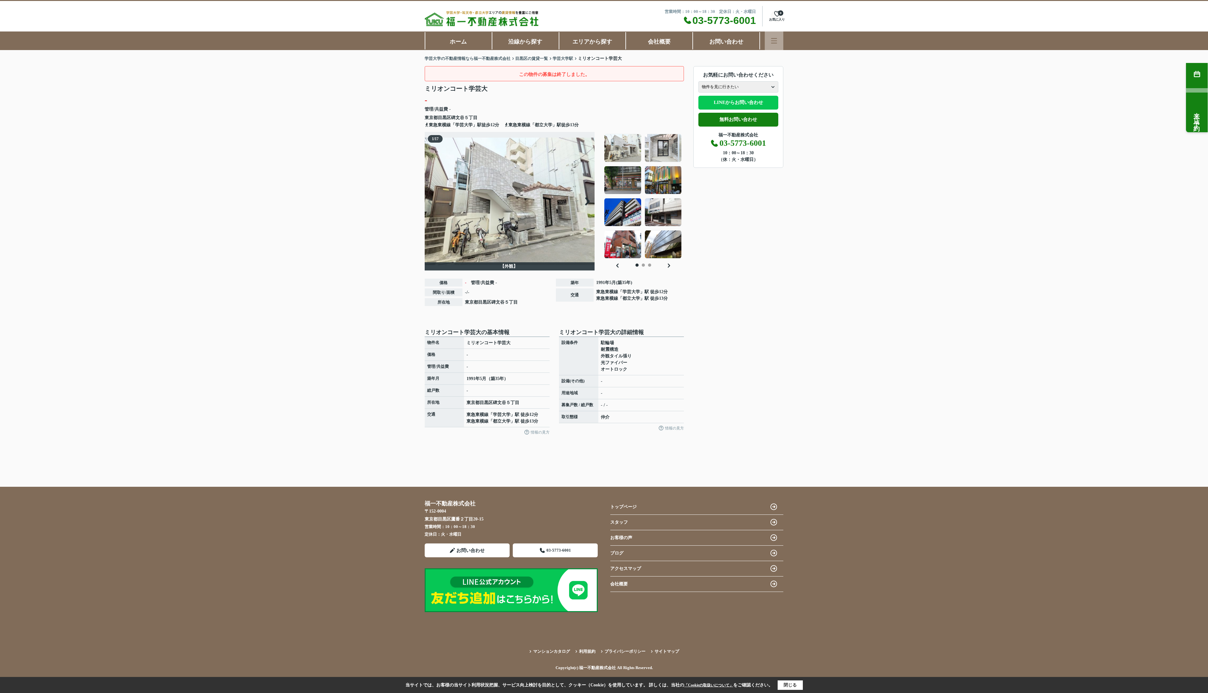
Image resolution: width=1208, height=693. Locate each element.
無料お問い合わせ (738, 119)
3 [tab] (649, 265)
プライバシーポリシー (625, 651)
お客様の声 (621, 537)
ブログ (617, 553)
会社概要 (659, 41)
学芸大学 (631, 291)
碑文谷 (457, 117)
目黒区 (444, 117)
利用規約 (587, 651)
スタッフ (619, 522)
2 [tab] (643, 265)
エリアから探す (592, 41)
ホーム (458, 41)
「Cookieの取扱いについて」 (708, 685)
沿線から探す (525, 41)
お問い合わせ (726, 41)
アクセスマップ (625, 568)
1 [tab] (637, 265)
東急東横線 (607, 291)
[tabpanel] (643, 196)
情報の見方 (540, 432)
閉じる (790, 685)
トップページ (623, 506)
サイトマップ (667, 651)
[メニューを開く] (774, 41)
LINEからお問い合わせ (738, 102)
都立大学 (631, 298)
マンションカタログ (551, 651)
